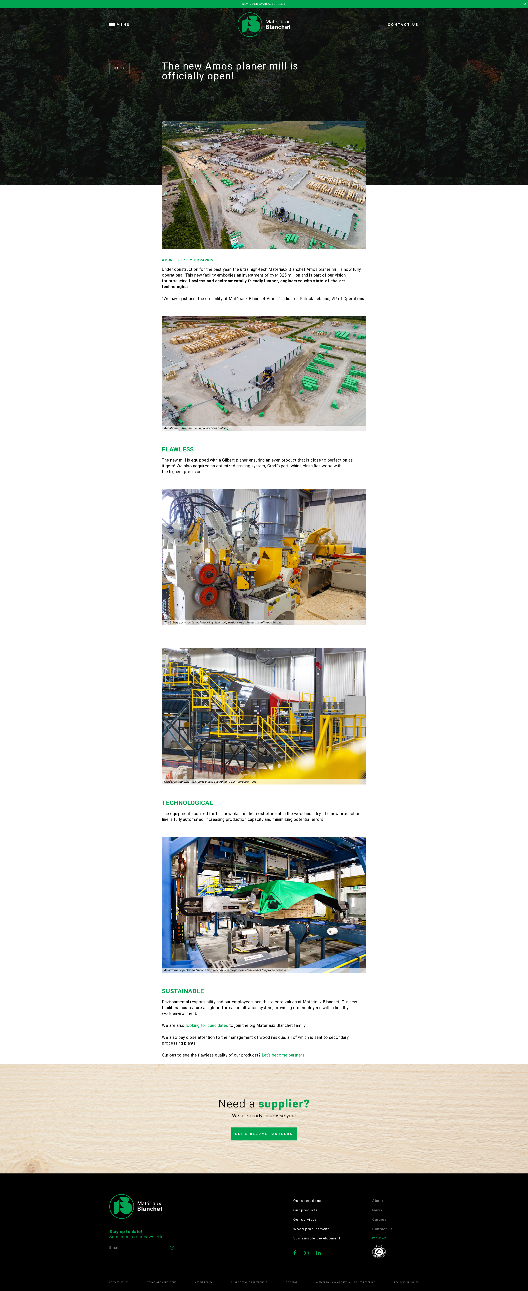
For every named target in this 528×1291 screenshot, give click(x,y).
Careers (379, 1219)
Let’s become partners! (284, 1055)
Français (379, 1238)
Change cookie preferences (249, 1282)
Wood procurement (311, 1229)
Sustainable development (316, 1238)
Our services (305, 1219)
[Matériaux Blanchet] (264, 24)
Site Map (292, 1282)
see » (282, 4)
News (377, 1210)
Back (119, 68)
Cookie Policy (203, 1282)
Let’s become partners (264, 1134)
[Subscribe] (172, 1248)
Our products (305, 1210)
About (377, 1200)
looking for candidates (207, 1025)
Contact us (403, 24)
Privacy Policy (119, 1282)
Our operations (307, 1200)
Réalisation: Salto (406, 1282)
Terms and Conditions (162, 1282)
